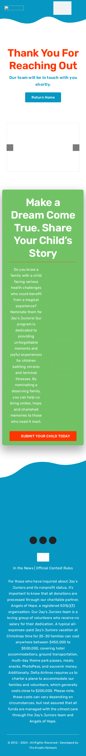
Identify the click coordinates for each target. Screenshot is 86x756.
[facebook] (33, 540)
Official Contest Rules (54, 568)
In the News (23, 568)
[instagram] (52, 540)
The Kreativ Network (43, 747)
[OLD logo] (43, 484)
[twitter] (43, 540)
